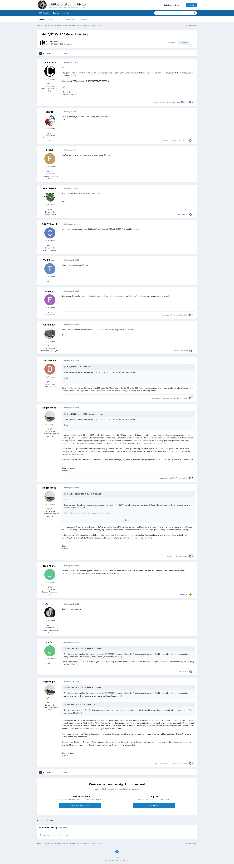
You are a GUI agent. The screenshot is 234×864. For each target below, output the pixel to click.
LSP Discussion (66, 44)
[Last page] (54, 53)
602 (50, 171)
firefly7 (49, 150)
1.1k (50, 312)
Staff (59, 19)
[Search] (194, 13)
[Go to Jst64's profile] (49, 650)
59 (50, 587)
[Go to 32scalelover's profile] (49, 333)
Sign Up (191, 5)
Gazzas (167, 102)
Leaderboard (84, 19)
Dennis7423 (54, 41)
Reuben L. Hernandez (180, 351)
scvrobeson (49, 188)
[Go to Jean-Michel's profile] (49, 574)
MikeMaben (183, 594)
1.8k (50, 84)
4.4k (51, 245)
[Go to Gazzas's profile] (49, 612)
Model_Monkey (167, 398)
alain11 (49, 112)
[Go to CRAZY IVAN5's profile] (49, 232)
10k (50, 210)
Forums (41, 19)
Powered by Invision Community (117, 860)
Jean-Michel (49, 566)
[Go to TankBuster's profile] (49, 268)
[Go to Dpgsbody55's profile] (49, 416)
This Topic (184, 13)
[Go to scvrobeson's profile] (49, 196)
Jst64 (49, 642)
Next (49, 53)
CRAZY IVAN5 (49, 224)
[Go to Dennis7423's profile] (42, 42)
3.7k (51, 429)
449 (50, 346)
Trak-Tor (184, 140)
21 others (176, 102)
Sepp (169, 478)
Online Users (70, 19)
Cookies (117, 857)
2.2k (51, 133)
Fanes (167, 763)
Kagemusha (159, 763)
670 (50, 281)
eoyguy (49, 291)
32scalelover (49, 324)
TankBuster (49, 260)
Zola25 (161, 102)
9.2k (51, 625)
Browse (56, 13)
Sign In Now (154, 805)
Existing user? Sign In (173, 5)
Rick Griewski (183, 214)
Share (172, 43)
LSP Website (44, 13)
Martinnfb (174, 140)
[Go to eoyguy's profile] (49, 299)
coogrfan (184, 315)
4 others (185, 478)
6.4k (51, 382)
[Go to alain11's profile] (49, 120)
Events (50, 19)
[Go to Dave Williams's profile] (49, 369)
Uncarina (155, 102)
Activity (66, 13)
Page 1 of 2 (63, 53)
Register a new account (80, 805)
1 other (185, 398)
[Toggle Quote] (65, 367)
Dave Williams (49, 360)
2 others (185, 763)
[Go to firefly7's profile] (49, 158)
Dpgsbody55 (49, 407)
